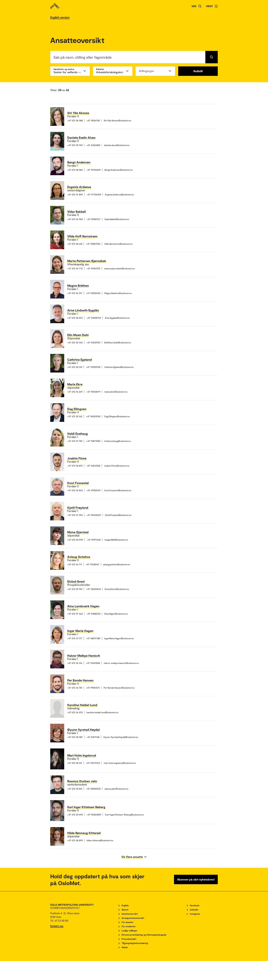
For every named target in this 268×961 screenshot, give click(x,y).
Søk (194, 6)
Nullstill (198, 71)
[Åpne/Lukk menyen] (216, 6)
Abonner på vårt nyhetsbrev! (196, 879)
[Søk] (199, 6)
